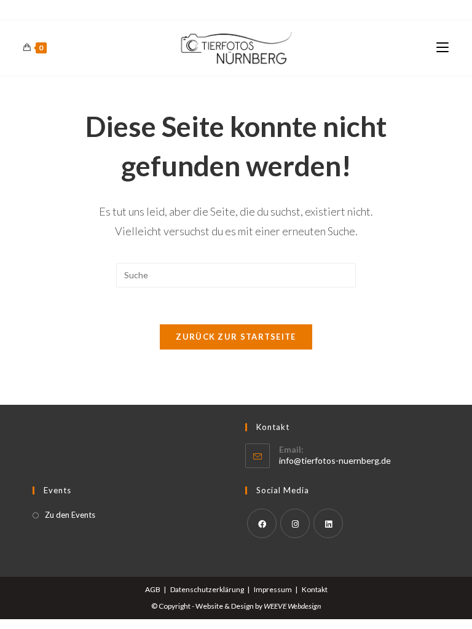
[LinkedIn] (328, 523)
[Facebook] (262, 523)
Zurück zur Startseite (236, 337)
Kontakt (315, 589)
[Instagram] (295, 523)
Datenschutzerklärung (207, 589)
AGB (152, 589)
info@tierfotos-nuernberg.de (335, 460)
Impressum (273, 589)
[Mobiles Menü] (442, 47)
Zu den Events (70, 515)
